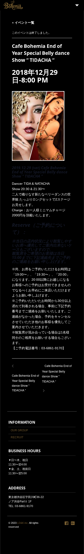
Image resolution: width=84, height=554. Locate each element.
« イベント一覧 (23, 22)
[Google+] (73, 523)
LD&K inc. (22, 522)
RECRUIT (17, 437)
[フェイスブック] (66, 523)
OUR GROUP (19, 430)
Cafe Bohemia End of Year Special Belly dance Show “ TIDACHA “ (57, 376)
